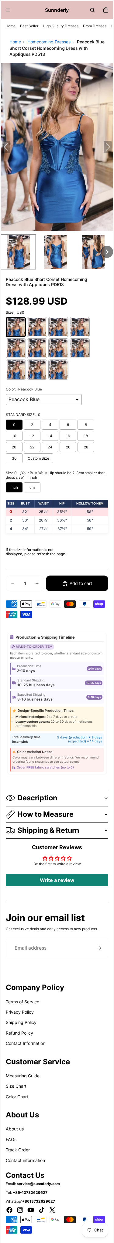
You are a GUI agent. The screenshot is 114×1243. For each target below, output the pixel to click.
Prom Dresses (94, 26)
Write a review (57, 880)
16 (68, 436)
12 (32, 436)
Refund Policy (19, 1032)
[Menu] (8, 10)
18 (86, 436)
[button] (18, 252)
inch (14, 487)
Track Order (18, 1149)
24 (50, 447)
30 (14, 458)
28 (86, 447)
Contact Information (25, 1043)
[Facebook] (9, 1210)
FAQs (11, 1139)
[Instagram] (20, 1210)
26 (68, 447)
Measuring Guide (23, 1075)
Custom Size (38, 458)
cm (32, 487)
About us (15, 1128)
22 (32, 447)
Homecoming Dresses (49, 41)
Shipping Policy (21, 1022)
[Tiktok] (41, 1210)
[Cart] (105, 10)
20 (14, 447)
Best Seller (29, 26)
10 (14, 436)
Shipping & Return (48, 830)
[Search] (92, 10)
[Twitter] (52, 1210)
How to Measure (45, 814)
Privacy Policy (20, 1012)
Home (10, 26)
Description (37, 797)
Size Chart (16, 1086)
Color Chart (17, 1096)
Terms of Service (22, 1001)
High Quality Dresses (60, 26)
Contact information (25, 1160)
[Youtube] (30, 1210)
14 (50, 436)
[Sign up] (99, 948)
